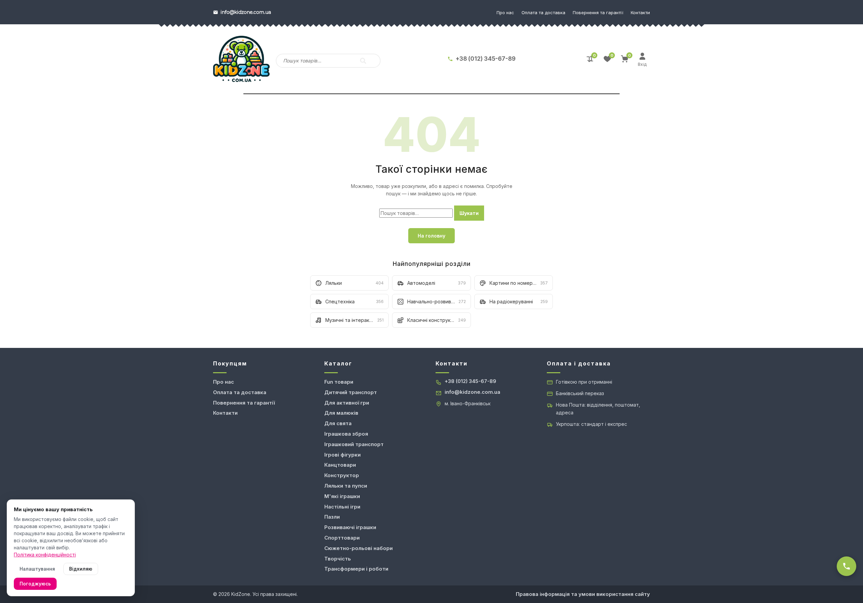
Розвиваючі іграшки (350, 527)
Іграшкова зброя (346, 434)
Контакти (640, 12)
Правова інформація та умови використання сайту (583, 594)
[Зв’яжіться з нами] (846, 566)
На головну (431, 236)
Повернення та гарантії (598, 12)
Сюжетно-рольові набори (358, 548)
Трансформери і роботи (356, 569)
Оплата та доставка (543, 12)
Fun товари (338, 382)
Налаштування (37, 569)
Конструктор (341, 475)
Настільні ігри (342, 506)
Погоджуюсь (35, 583)
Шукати (469, 213)
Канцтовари (340, 465)
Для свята (338, 423)
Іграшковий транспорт (354, 444)
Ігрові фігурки (342, 454)
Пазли (332, 517)
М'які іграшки (342, 496)
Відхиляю (80, 569)
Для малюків (341, 413)
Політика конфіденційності (45, 554)
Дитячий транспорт (350, 392)
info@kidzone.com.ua (472, 392)
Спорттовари (342, 538)
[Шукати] (363, 61)
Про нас (505, 12)
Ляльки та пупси (345, 486)
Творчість (337, 558)
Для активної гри (346, 403)
